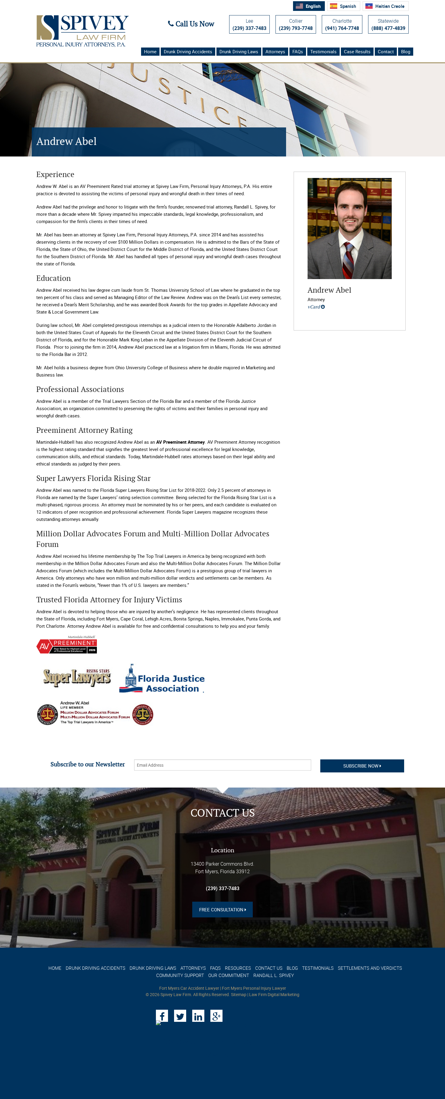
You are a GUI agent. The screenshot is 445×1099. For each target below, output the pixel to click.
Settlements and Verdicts (370, 968)
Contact (386, 51)
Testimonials (323, 51)
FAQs (297, 51)
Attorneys (275, 51)
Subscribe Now (361, 766)
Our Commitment (228, 975)
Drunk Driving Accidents (188, 51)
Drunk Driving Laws (238, 51)
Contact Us (268, 968)
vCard (314, 307)
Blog (405, 51)
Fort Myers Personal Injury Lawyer (254, 988)
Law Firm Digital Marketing (274, 994)
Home (150, 51)
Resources (238, 968)
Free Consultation (222, 910)
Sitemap (238, 994)
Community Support (180, 975)
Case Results (357, 51)
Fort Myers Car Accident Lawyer (189, 988)
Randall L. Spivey (273, 975)
